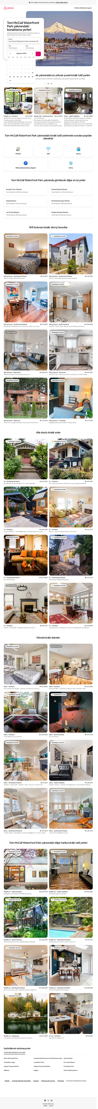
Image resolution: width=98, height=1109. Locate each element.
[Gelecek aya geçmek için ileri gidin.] (32, 53)
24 (10, 77)
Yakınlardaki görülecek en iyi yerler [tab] (14, 1052)
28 (25, 77)
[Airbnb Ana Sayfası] (9, 8)
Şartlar (51, 1106)
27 (21, 77)
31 (10, 80)
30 (32, 77)
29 (29, 77)
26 (17, 77)
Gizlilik (45, 1106)
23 (32, 73)
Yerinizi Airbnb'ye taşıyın (83, 8)
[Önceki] (45, 83)
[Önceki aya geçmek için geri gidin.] (10, 53)
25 (14, 77)
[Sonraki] (51, 83)
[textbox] (15, 48)
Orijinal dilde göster (62, 2)
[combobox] (24, 41)
